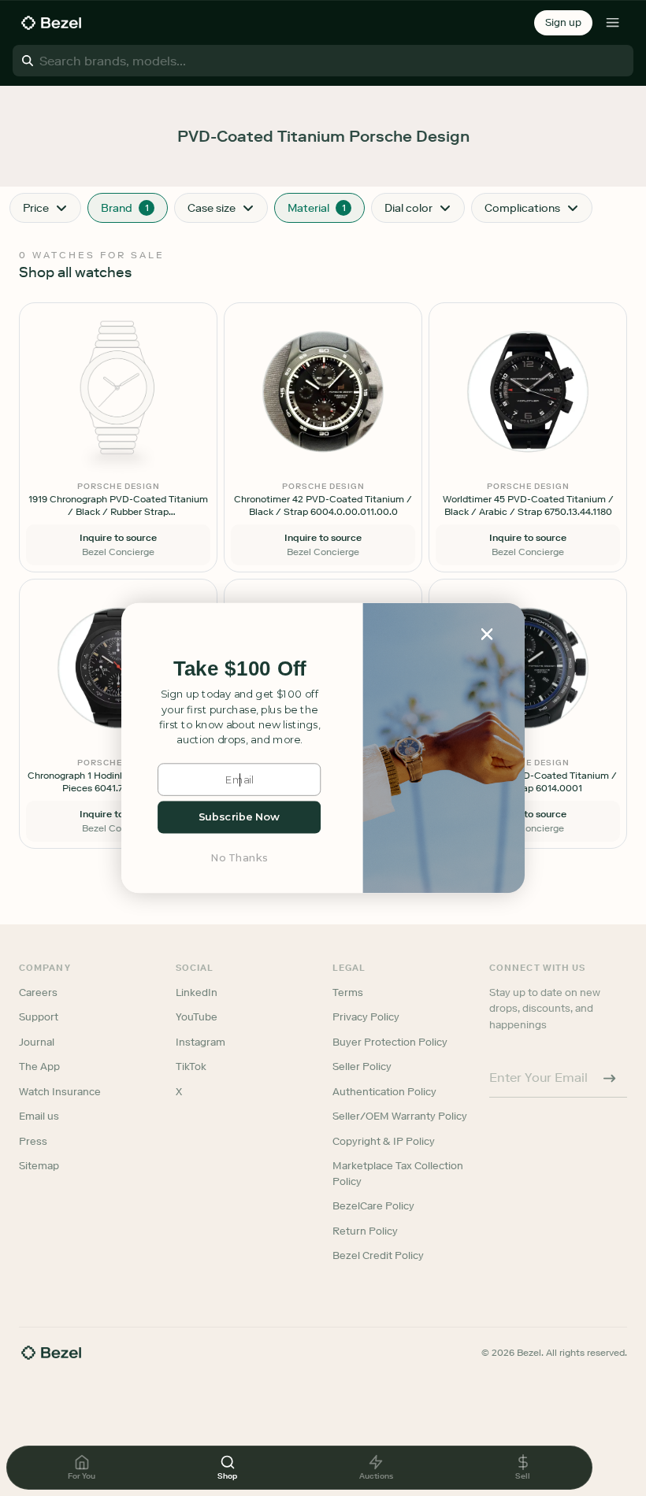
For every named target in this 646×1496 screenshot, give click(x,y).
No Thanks (239, 858)
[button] (239, 669)
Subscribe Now (239, 817)
